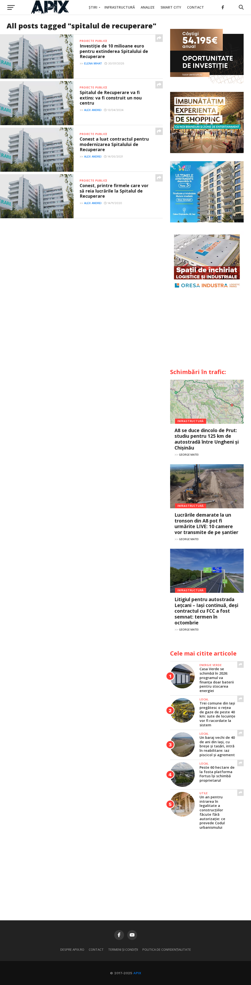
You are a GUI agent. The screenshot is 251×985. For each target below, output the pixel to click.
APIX (137, 973)
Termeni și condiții (123, 949)
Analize (148, 7)
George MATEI (189, 454)
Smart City (171, 7)
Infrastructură (119, 7)
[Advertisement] (207, 331)
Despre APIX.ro (72, 949)
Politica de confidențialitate (166, 949)
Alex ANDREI (92, 110)
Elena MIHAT (93, 63)
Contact (195, 7)
